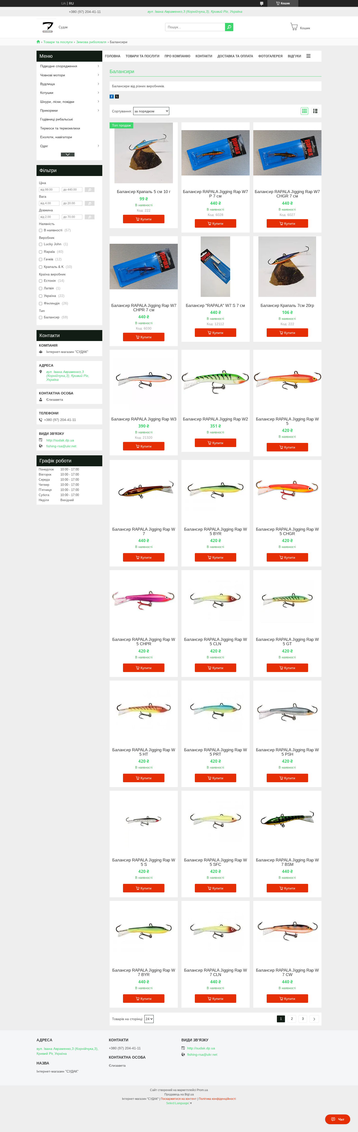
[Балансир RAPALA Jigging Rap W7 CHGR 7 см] (287, 152)
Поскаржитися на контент (179, 1099)
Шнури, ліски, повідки (57, 102)
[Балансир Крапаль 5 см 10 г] (144, 152)
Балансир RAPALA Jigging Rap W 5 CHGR (287, 531)
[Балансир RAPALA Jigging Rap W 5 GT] (287, 600)
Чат (341, 1119)
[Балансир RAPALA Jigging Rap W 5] (287, 380)
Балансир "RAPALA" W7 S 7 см (215, 305)
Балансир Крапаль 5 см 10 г (143, 192)
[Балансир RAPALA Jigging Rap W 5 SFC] (215, 821)
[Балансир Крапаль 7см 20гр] (287, 266)
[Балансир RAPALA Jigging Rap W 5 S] (144, 821)
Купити (146, 219)
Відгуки (294, 56)
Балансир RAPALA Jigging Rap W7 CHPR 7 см (143, 307)
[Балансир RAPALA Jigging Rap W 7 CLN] (215, 931)
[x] (117, 97)
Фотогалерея (270, 56)
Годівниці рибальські (56, 119)
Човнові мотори (52, 75)
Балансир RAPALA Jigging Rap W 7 (143, 531)
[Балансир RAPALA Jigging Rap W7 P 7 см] (215, 152)
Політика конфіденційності (217, 1099)
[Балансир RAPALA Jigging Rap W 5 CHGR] (287, 490)
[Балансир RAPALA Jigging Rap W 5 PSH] (287, 711)
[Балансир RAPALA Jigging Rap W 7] (144, 490)
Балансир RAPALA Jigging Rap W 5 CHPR (143, 641)
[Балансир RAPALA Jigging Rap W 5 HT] (144, 711)
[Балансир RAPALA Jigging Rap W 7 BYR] (144, 931)
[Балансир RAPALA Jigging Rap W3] (144, 380)
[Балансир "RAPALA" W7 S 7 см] (215, 266)
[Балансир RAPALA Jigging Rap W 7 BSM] (287, 821)
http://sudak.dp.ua (60, 440)
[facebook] (112, 97)
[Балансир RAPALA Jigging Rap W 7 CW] (287, 931)
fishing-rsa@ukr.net (61, 446)
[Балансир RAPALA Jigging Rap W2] (215, 380)
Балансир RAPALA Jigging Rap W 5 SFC (215, 862)
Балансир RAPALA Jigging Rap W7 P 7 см (215, 194)
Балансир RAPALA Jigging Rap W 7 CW (287, 972)
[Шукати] (229, 27)
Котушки (46, 93)
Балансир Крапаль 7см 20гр (287, 305)
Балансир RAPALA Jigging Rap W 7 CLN (215, 972)
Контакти (204, 56)
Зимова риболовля (91, 42)
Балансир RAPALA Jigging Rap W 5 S (143, 862)
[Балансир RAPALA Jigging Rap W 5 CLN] (215, 600)
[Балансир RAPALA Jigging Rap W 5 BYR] (215, 490)
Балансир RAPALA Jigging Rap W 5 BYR (215, 531)
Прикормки (49, 110)
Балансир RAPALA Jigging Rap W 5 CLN (215, 641)
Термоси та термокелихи (60, 128)
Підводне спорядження (58, 66)
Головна (112, 56)
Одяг (44, 146)
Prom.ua (202, 1090)
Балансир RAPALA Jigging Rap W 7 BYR (143, 972)
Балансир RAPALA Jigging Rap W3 (143, 419)
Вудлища (47, 84)
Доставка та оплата (235, 56)
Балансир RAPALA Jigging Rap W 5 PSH (287, 752)
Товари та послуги (58, 42)
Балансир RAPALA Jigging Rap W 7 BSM (287, 862)
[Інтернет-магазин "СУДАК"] (46, 27)
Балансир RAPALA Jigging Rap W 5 (287, 421)
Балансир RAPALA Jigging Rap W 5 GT (287, 641)
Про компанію (177, 56)
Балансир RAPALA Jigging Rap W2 (215, 419)
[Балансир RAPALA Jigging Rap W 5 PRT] (215, 711)
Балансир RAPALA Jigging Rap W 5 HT (143, 752)
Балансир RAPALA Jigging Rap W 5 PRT (215, 752)
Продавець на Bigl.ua (179, 1094)
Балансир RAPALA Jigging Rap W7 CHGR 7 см (287, 194)
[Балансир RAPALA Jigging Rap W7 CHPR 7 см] (144, 266)
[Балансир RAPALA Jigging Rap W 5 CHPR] (144, 600)
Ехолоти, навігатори (56, 137)
